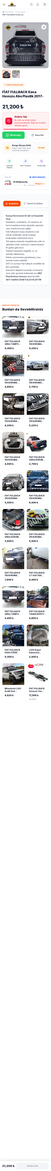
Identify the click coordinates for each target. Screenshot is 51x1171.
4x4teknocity (20, 182)
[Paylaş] (43, 27)
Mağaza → (39, 184)
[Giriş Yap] (38, 4)
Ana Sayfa (9, 12)
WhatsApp (15, 135)
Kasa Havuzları (21, 12)
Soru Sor (39, 135)
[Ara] (31, 4)
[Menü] (4, 4)
